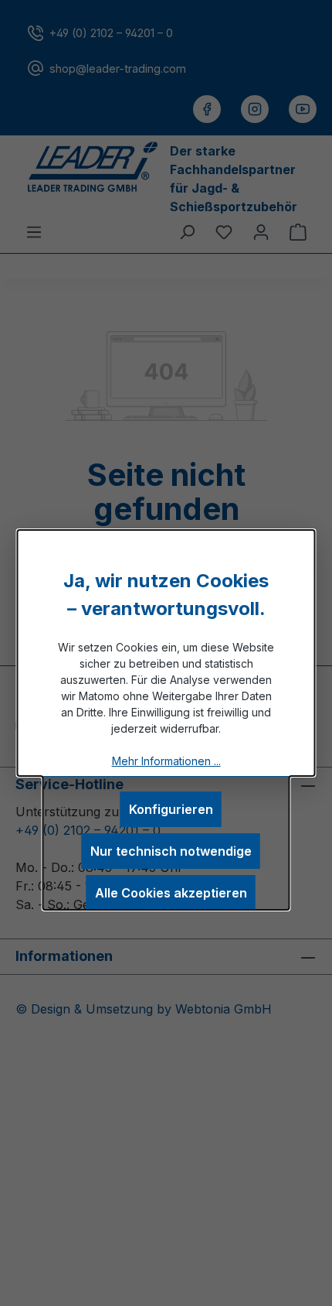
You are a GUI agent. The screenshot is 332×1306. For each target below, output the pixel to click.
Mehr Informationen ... (166, 761)
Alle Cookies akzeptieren (171, 893)
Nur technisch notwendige (171, 851)
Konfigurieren (171, 809)
